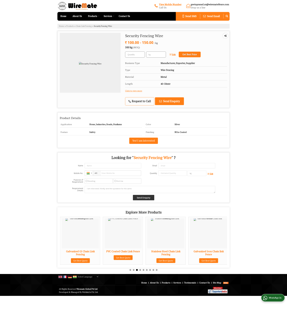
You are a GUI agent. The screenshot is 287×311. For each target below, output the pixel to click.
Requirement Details (77, 189)
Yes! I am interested (143, 140)
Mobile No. (78, 173)
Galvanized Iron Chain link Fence (209, 253)
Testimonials (190, 282)
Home (63, 16)
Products (92, 16)
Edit (174, 54)
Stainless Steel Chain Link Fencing (165, 253)
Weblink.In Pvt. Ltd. (90, 292)
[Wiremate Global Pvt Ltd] (77, 5)
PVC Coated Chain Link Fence (123, 251)
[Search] (227, 16)
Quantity (153, 173)
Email (154, 165)
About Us (77, 16)
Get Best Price (190, 54)
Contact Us (124, 16)
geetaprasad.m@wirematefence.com (210, 4)
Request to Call (141, 101)
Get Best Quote (80, 260)
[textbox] (156, 55)
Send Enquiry (171, 101)
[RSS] (226, 282)
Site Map (217, 282)
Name (80, 165)
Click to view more (133, 90)
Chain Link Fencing (84, 26)
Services (108, 16)
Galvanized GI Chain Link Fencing (80, 253)
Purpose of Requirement (77, 181)
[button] (170, 4)
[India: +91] (89, 173)
